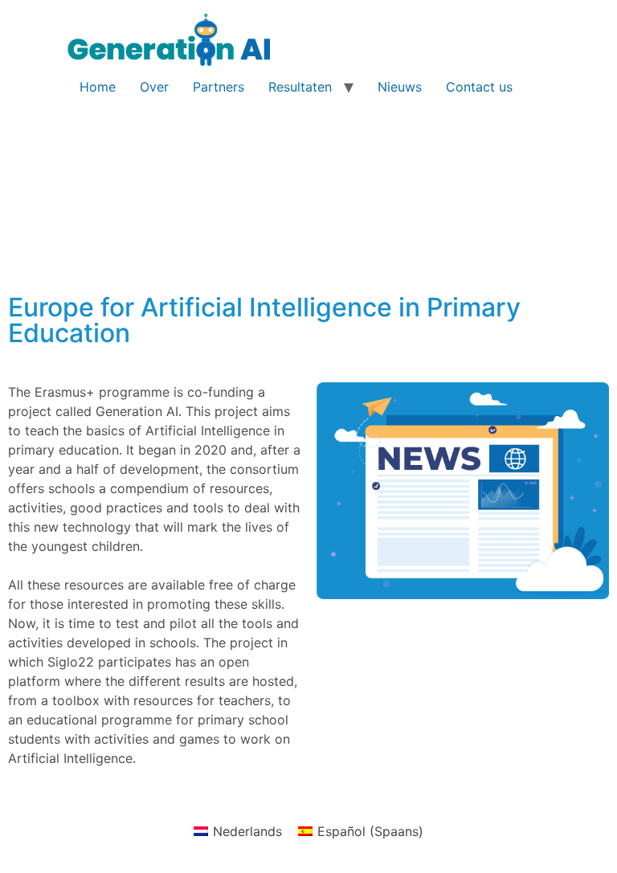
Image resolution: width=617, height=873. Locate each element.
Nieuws (400, 87)
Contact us (479, 87)
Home (98, 87)
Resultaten (300, 87)
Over (154, 87)
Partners (218, 87)
